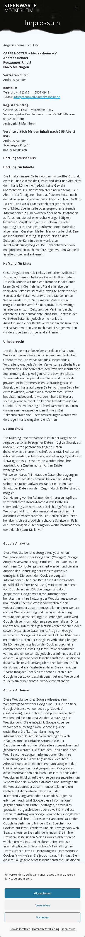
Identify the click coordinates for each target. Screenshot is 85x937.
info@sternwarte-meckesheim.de (37, 97)
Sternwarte (20, 8)
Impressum (68, 929)
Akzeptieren (42, 893)
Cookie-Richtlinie (20, 929)
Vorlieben (42, 917)
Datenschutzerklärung (45, 929)
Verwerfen (42, 905)
